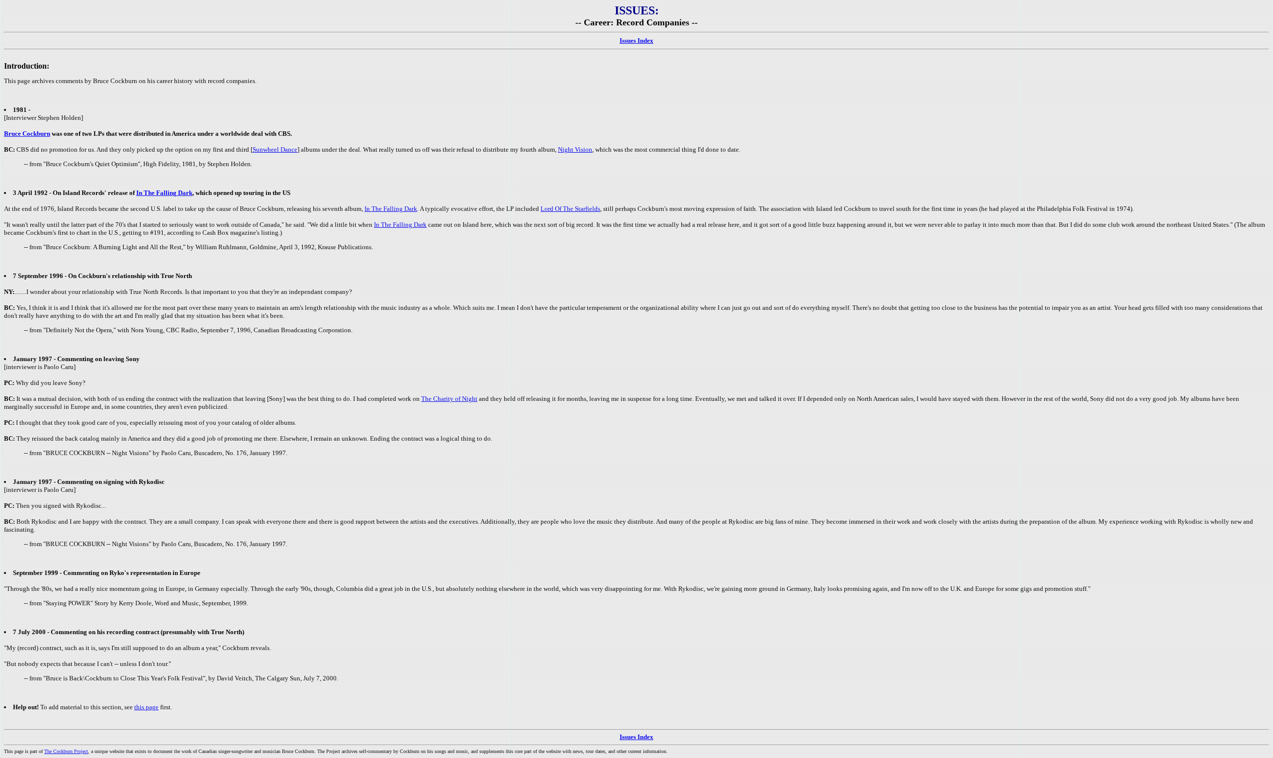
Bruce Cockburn (27, 133)
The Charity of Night (449, 398)
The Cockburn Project (66, 751)
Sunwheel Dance (275, 149)
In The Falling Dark (164, 192)
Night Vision (575, 149)
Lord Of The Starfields (570, 208)
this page (146, 707)
